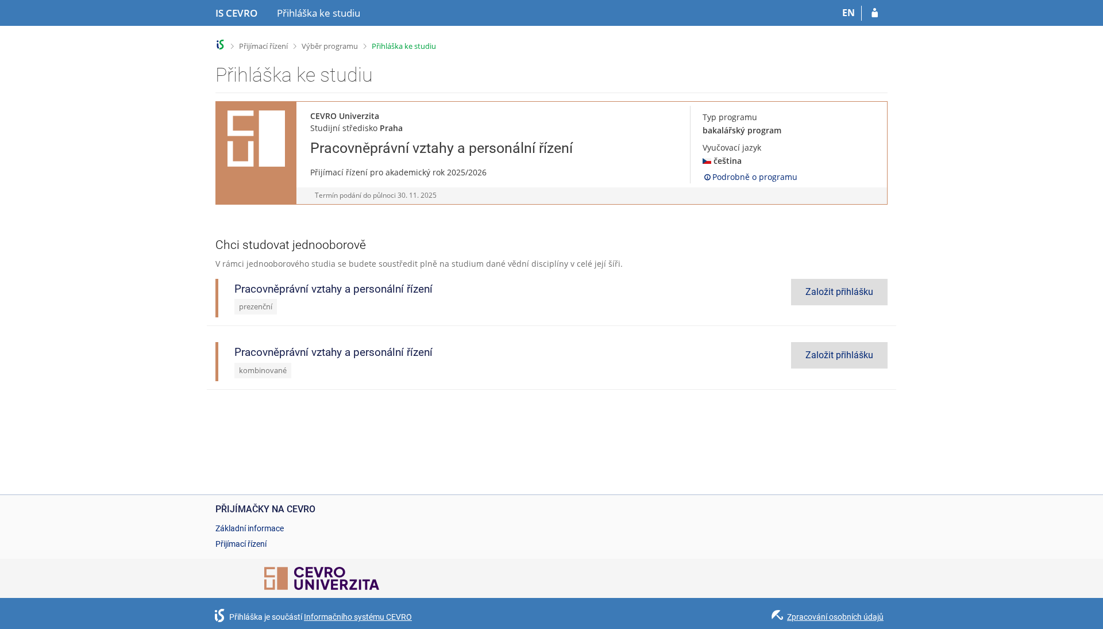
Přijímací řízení (263, 46)
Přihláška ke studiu (404, 46)
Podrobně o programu (754, 176)
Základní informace (249, 528)
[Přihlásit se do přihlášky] (875, 13)
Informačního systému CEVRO (358, 617)
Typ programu (730, 117)
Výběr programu (330, 46)
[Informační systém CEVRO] (220, 44)
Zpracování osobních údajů (835, 617)
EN (848, 12)
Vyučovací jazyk (732, 147)
